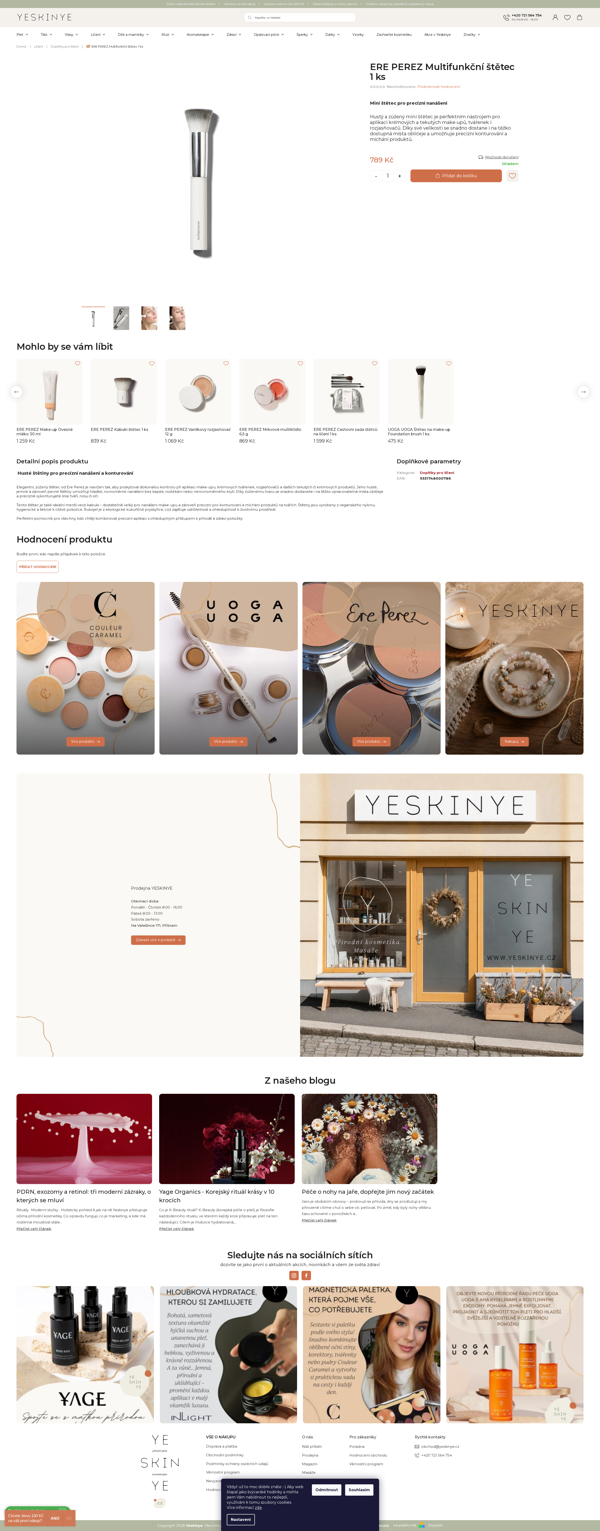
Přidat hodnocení (37, 567)
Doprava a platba (221, 1446)
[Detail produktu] (50, 392)
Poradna (356, 1446)
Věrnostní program (223, 1472)
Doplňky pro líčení (437, 472)
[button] (16, 392)
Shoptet (435, 1525)
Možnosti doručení (501, 157)
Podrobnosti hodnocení (439, 86)
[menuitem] (25, 34)
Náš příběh (312, 1446)
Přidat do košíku (459, 175)
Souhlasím (359, 1490)
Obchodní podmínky (225, 1455)
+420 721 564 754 (527, 15)
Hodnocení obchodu (368, 1455)
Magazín (309, 1464)
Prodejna (310, 1455)
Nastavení (241, 1519)
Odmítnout (326, 1490)
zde (258, 1507)
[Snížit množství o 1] (376, 176)
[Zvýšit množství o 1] (400, 176)
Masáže (309, 1472)
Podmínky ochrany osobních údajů (237, 1463)
